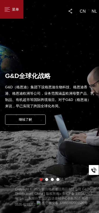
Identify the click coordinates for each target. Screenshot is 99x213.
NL (94, 11)
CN (83, 11)
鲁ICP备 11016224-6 (77, 194)
